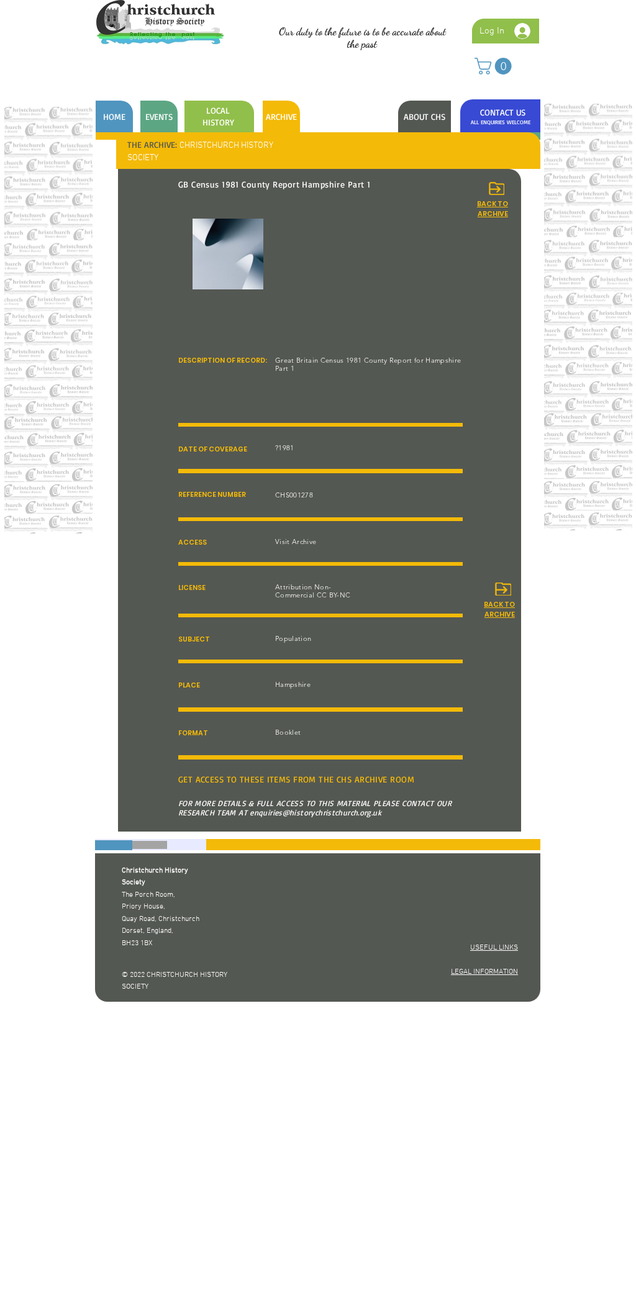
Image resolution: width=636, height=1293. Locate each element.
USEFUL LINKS (494, 947)
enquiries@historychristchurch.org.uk (315, 812)
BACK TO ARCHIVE (499, 609)
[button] (495, 66)
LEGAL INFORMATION (484, 972)
